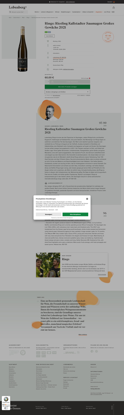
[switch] (6, 408)
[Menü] (9, 397)
